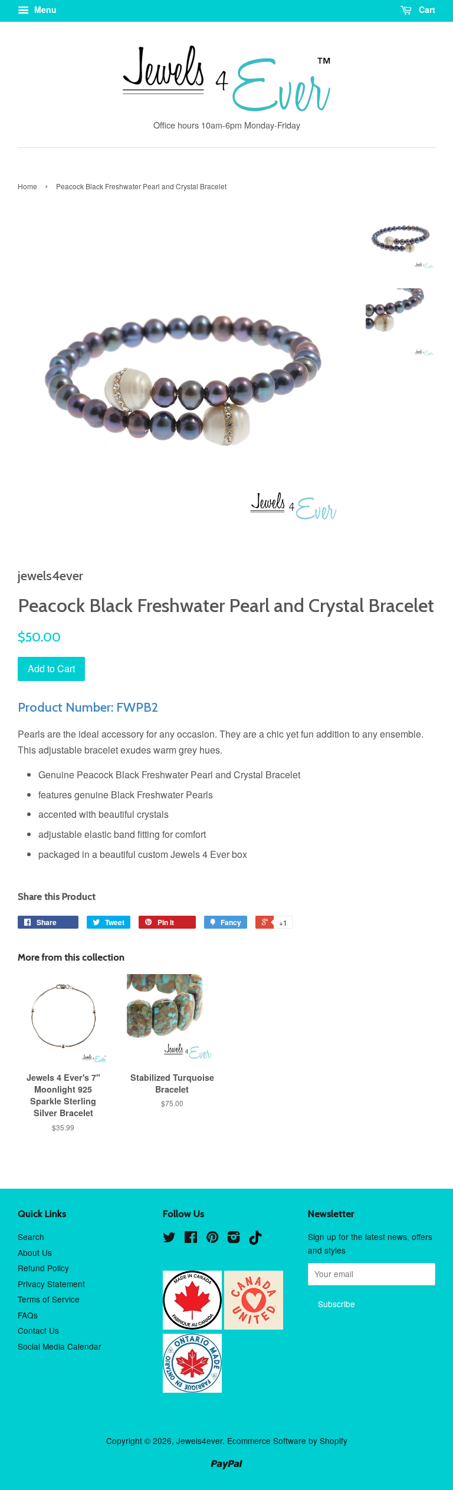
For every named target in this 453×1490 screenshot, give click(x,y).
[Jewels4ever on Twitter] (169, 1239)
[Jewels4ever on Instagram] (233, 1239)
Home (27, 186)
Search (31, 1236)
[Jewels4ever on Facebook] (191, 1239)
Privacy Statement (51, 1284)
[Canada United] (253, 1326)
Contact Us (38, 1330)
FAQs (28, 1315)
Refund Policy (43, 1268)
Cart (425, 9)
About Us (35, 1252)
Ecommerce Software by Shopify (287, 1440)
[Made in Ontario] (192, 1389)
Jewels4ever (199, 1440)
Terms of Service (49, 1299)
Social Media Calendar (59, 1346)
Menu (44, 9)
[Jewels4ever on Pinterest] (212, 1239)
